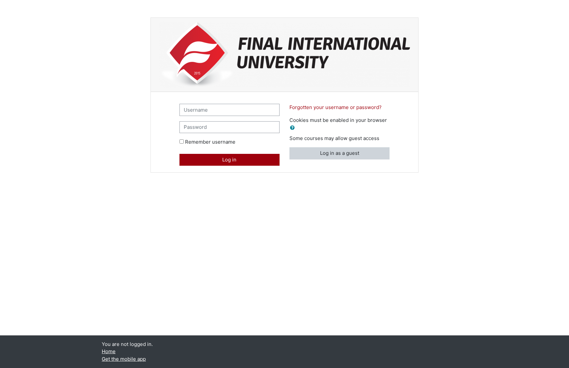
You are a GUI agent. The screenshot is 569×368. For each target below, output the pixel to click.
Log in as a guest (339, 153)
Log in (229, 159)
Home (109, 351)
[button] (293, 128)
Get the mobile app (124, 359)
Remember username (210, 142)
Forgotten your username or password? (335, 107)
